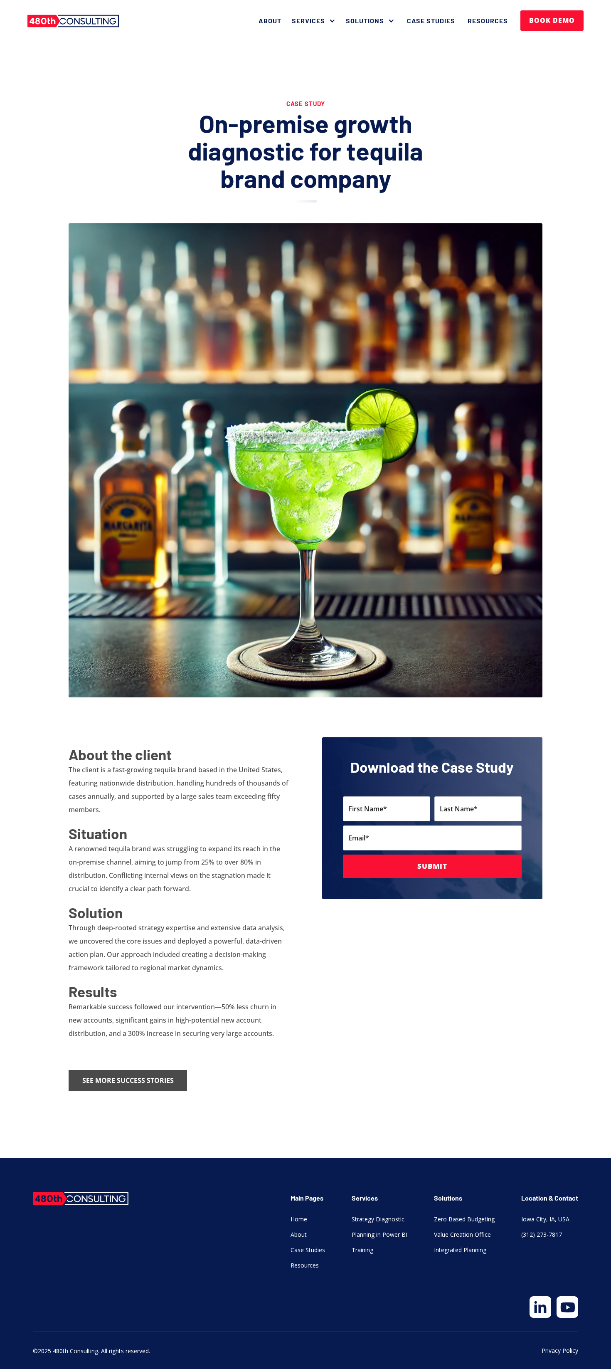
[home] (73, 20)
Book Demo (552, 20)
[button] (315, 20)
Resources (488, 21)
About (270, 21)
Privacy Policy (560, 1350)
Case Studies (431, 21)
